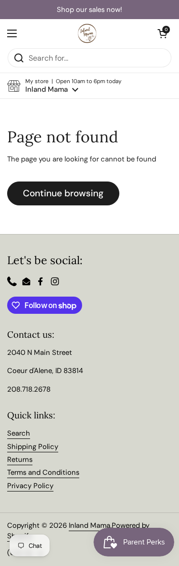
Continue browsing (63, 193)
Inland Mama (89, 525)
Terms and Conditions (43, 472)
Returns (19, 459)
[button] (64, 85)
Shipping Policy (32, 446)
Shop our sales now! (89, 9)
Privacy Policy (30, 486)
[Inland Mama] (87, 33)
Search (18, 433)
